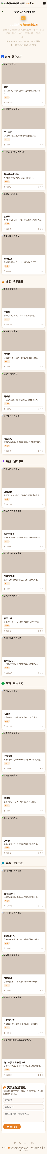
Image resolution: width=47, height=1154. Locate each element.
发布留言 (13, 1127)
